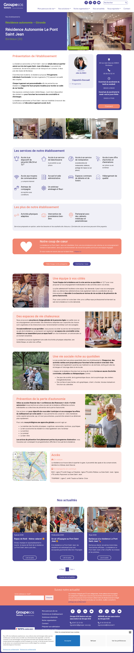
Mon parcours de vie (46, 9)
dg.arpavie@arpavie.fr (106, 625)
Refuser (93, 641)
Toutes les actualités (67, 577)
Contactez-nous (82, 264)
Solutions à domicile (50, 617)
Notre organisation (81, 9)
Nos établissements (12, 17)
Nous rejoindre (113, 9)
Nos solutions (63, 9)
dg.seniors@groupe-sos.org (80, 625)
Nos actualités (98, 9)
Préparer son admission (51, 627)
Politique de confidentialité (11, 649)
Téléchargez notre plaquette (56, 264)
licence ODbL (43, 480)
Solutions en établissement (52, 614)
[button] (130, 632)
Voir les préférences (119, 641)
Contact (127, 9)
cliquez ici (77, 251)
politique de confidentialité (77, 602)
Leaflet (21, 480)
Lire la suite (30, 558)
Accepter (67, 641)
